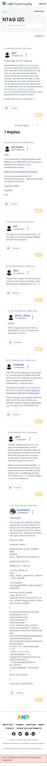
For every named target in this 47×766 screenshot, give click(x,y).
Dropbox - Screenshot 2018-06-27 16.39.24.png (23, 391)
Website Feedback (37, 743)
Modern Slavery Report (11, 743)
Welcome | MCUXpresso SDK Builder (20, 171)
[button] (26, 55)
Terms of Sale (32, 740)
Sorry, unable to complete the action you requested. (21, 758)
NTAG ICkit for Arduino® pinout (19, 90)
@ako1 (17, 518)
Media (41, 724)
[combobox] (23, 25)
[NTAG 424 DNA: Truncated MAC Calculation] (33, 125)
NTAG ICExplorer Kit (21, 66)
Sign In (42, 4)
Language (39, 11)
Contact (9, 728)
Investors (31, 724)
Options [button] (38, 36)
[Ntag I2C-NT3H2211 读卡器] (37, 125)
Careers (20, 724)
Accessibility (25, 743)
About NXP (8, 724)
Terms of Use (21, 740)
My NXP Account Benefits (29, 728)
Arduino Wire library (32, 402)
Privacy (12, 740)
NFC (5, 12)
